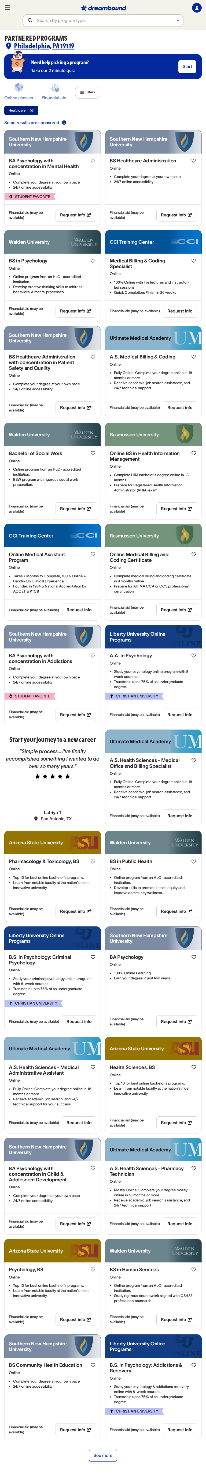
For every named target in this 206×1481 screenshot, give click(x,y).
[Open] (178, 20)
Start (187, 66)
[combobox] (110, 20)
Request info (72, 214)
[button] (87, 92)
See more (103, 1455)
